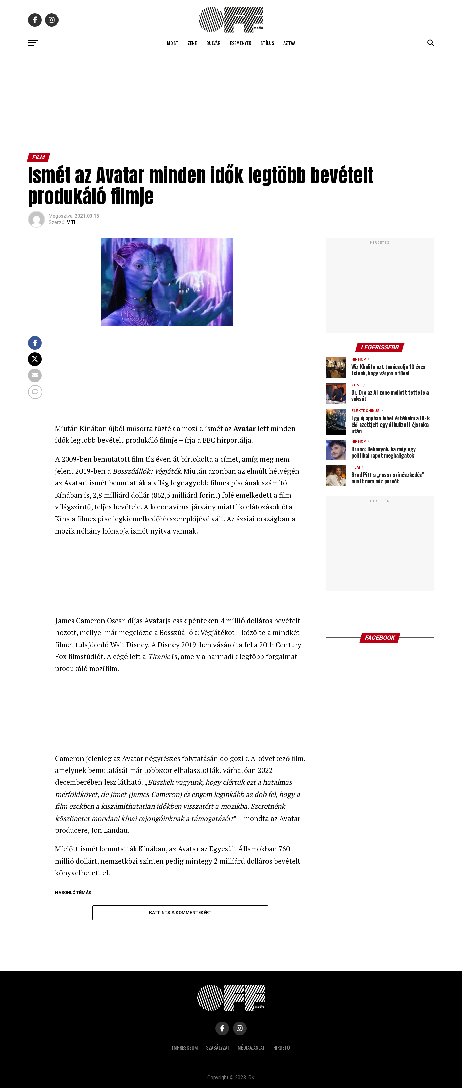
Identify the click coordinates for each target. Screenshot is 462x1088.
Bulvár (213, 42)
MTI (70, 222)
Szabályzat (218, 1047)
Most (172, 42)
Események (240, 42)
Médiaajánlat (251, 1047)
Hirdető (281, 1047)
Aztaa (289, 42)
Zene (192, 42)
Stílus (267, 42)
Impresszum (185, 1047)
